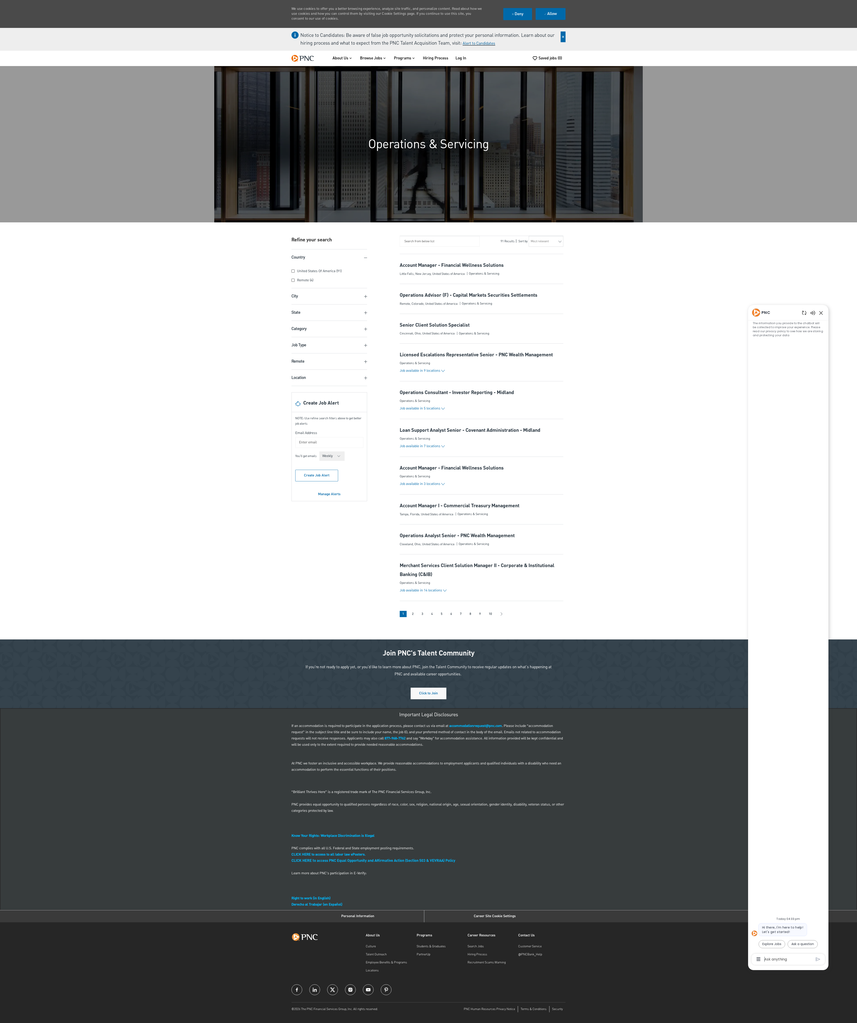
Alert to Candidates (479, 43)
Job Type (298, 345)
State (295, 312)
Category (299, 329)
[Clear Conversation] (804, 313)
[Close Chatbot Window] (821, 313)
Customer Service (530, 946)
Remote (297, 361)
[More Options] (758, 959)
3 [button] (422, 614)
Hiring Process (435, 58)
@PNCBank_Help (530, 954)
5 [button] (441, 614)
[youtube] (368, 989)
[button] (422, 371)
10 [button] (490, 614)
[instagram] (350, 989)
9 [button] (480, 614)
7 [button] (461, 614)
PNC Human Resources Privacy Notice (489, 1009)
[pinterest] (386, 989)
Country (298, 257)
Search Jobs (476, 946)
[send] (818, 959)
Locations (372, 970)
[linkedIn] (314, 989)
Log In (461, 58)
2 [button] (413, 614)
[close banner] (563, 36)
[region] (788, 635)
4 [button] (432, 614)
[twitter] (332, 989)
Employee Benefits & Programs (386, 962)
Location (298, 377)
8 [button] (470, 614)
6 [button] (451, 614)
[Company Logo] (304, 58)
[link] (329, 494)
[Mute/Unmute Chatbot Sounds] (812, 312)
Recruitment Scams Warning (487, 962)
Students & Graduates (431, 946)
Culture (371, 946)
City (294, 296)
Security (557, 1009)
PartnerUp (423, 954)
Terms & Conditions (534, 1009)
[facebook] (296, 989)
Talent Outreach (376, 954)
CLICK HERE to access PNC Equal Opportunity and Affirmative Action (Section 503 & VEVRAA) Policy (373, 861)
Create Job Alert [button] (316, 475)
